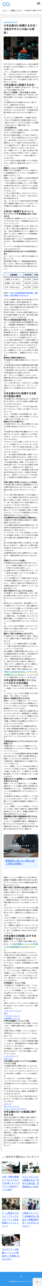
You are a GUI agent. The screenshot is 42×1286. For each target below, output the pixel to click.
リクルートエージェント (13, 1011)
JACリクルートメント (12, 1106)
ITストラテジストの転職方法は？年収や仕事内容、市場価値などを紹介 (30, 1181)
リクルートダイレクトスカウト (15, 1109)
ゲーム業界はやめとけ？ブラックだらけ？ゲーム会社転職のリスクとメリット (10, 1219)
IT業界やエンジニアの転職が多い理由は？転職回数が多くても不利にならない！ (30, 1219)
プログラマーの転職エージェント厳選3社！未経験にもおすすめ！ (11, 1254)
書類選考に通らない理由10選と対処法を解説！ (20, 862)
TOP (21, 1276)
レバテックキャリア (11, 1056)
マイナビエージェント (12, 1016)
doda (5, 1013)
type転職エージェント (12, 1018)
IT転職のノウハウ (15, 10)
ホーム (5, 10)
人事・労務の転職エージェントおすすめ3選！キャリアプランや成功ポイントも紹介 (11, 1183)
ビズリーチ (8, 1104)
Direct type (8, 1058)
